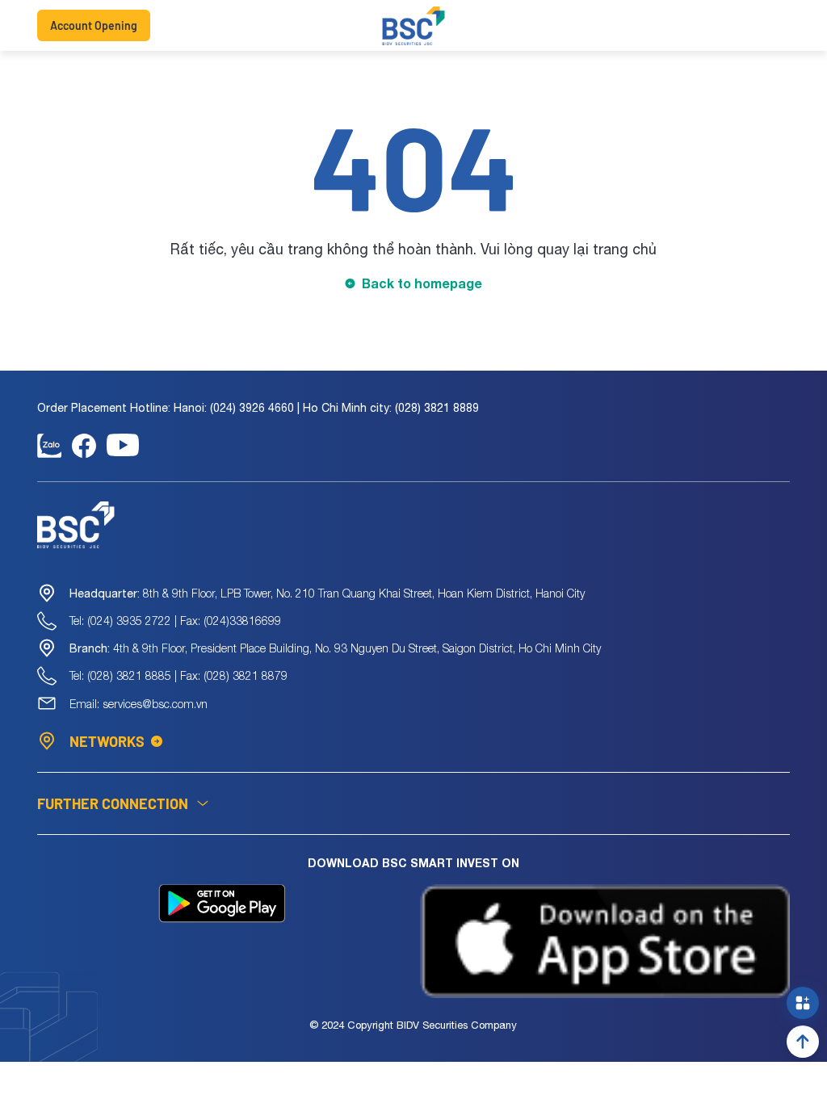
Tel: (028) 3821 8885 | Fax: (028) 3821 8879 (178, 675)
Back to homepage (422, 283)
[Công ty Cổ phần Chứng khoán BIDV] (414, 25)
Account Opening (93, 25)
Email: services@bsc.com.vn (138, 704)
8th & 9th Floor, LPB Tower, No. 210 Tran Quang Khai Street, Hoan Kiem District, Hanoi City (327, 593)
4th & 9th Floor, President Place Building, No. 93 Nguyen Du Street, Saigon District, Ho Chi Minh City (335, 648)
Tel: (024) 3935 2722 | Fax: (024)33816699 (175, 620)
